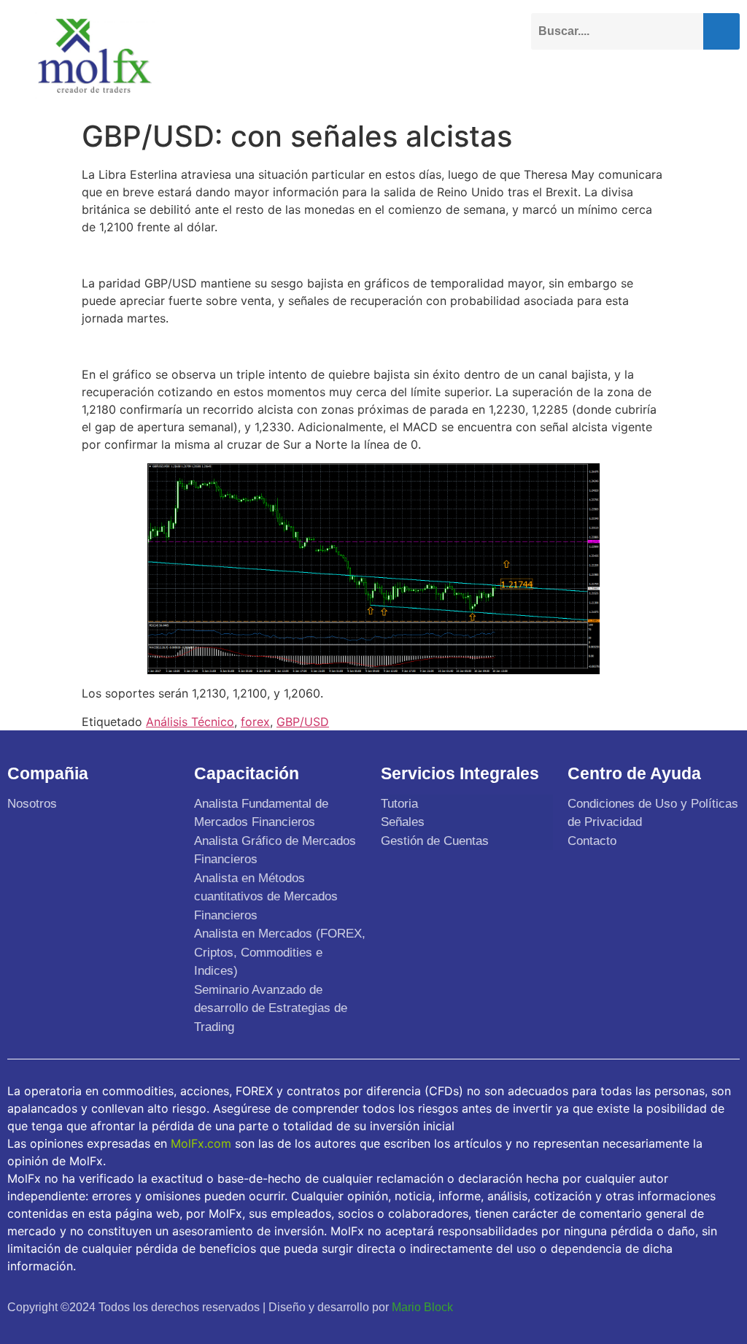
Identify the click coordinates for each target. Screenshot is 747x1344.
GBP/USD (302, 721)
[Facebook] (543, 1305)
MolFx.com (201, 1143)
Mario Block (422, 1307)
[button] (728, 78)
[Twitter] (575, 1305)
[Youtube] (607, 1305)
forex (255, 721)
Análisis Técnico (190, 721)
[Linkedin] (639, 1305)
